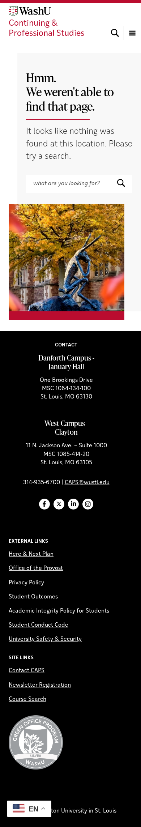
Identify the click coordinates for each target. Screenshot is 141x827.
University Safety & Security (45, 639)
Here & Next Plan (31, 554)
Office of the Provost (36, 568)
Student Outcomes (33, 597)
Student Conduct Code (38, 625)
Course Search (27, 699)
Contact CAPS (26, 671)
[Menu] (132, 22)
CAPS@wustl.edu (87, 483)
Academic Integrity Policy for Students (59, 611)
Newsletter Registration (40, 685)
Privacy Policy (26, 583)
